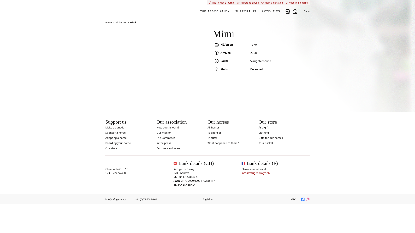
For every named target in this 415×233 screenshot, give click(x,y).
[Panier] (287, 11)
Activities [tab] (271, 11)
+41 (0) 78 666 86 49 (146, 199)
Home (108, 22)
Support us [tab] (245, 11)
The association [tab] (215, 11)
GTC (293, 199)
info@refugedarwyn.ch (256, 173)
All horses (121, 22)
